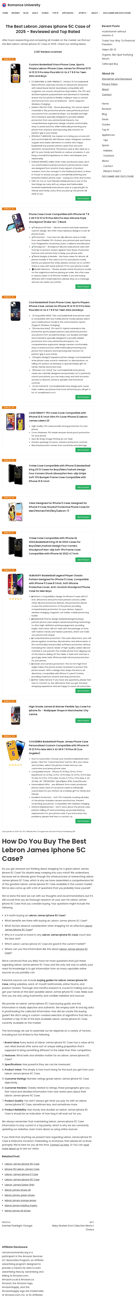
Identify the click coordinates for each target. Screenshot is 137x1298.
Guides (45, 13)
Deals (35, 13)
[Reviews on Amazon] (15, 598)
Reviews (16, 13)
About (105, 89)
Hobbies (107, 150)
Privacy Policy (110, 84)
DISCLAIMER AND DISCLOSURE (117, 13)
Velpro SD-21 (109, 49)
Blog (25, 13)
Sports (105, 145)
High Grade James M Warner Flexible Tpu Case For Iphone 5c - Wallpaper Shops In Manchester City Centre (60, 710)
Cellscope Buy (110, 63)
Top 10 (55, 13)
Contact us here (59, 1144)
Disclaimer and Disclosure (117, 79)
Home (5, 13)
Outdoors (108, 155)
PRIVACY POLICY (112, 171)
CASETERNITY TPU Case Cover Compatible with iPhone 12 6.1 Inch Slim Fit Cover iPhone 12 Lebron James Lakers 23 (58, 416)
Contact (107, 94)
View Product (83, 198)
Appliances (108, 135)
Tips (105, 140)
